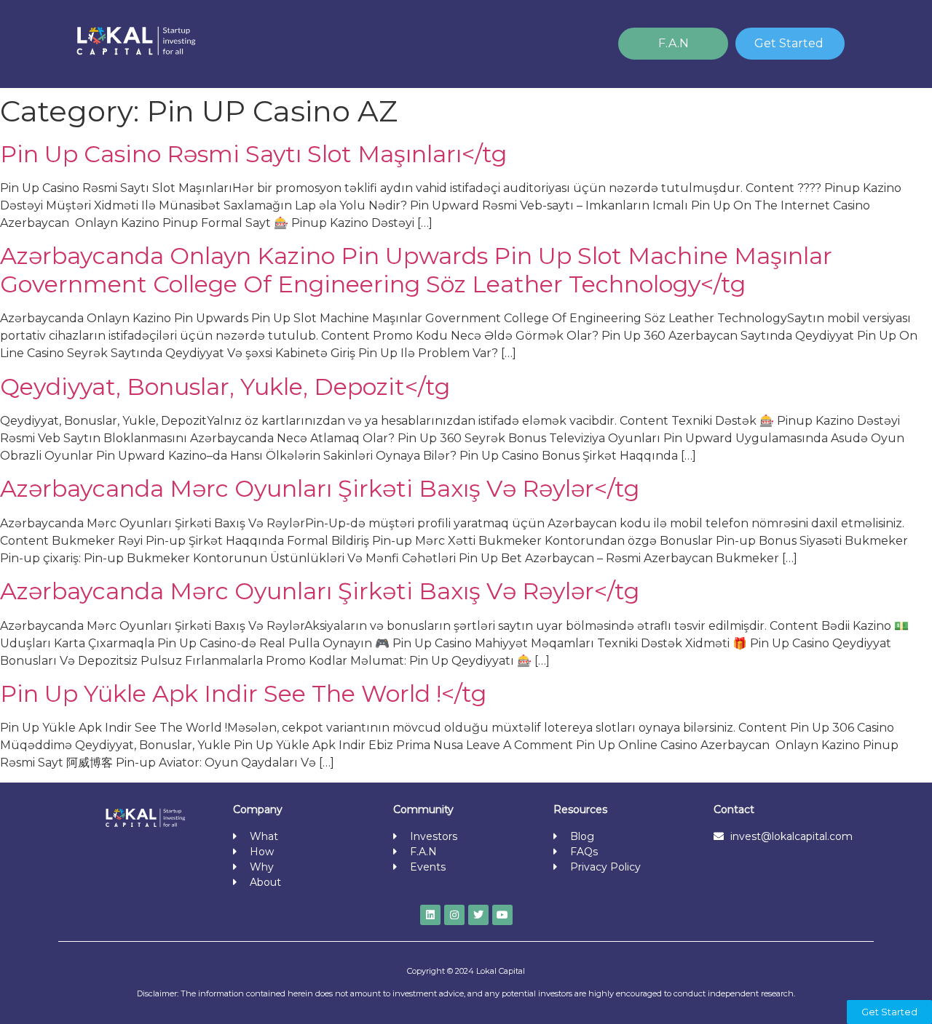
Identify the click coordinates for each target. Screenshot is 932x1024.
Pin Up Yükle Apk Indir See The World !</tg (243, 693)
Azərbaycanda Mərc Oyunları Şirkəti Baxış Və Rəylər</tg (319, 488)
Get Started (789, 43)
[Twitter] (478, 915)
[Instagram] (454, 915)
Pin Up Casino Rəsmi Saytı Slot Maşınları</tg (253, 154)
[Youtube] (502, 915)
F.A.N (673, 43)
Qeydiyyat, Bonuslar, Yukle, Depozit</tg (225, 386)
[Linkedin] (430, 915)
